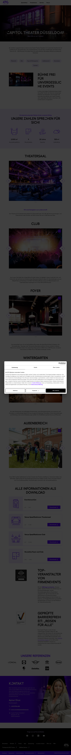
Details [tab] (35, 367)
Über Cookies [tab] (56, 367)
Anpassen (34, 390)
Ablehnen (15, 390)
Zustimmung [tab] (15, 367)
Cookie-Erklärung (36, 382)
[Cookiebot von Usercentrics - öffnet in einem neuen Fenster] (60, 363)
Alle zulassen (55, 390)
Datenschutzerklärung (37, 384)
